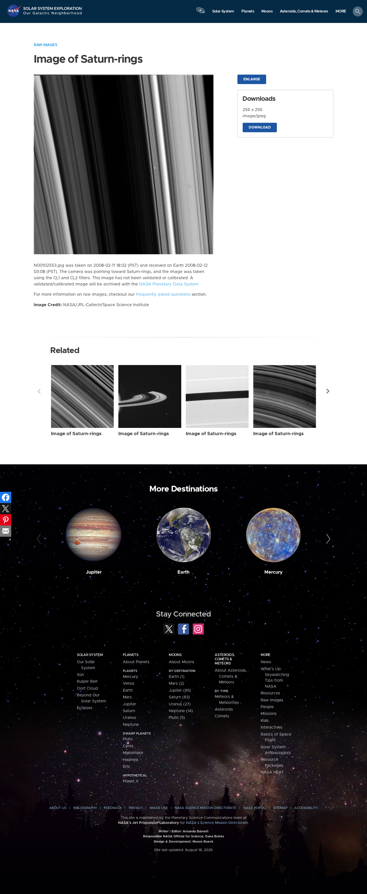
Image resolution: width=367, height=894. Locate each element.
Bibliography (85, 808)
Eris (126, 766)
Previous (39, 391)
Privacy (136, 808)
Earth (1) (176, 677)
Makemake (133, 753)
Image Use (159, 808)
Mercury (273, 572)
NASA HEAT (272, 772)
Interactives (271, 727)
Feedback (113, 808)
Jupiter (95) (180, 690)
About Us (57, 808)
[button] (341, 11)
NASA (14, 10)
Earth (183, 572)
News (266, 662)
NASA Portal (254, 808)
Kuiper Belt (87, 681)
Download (260, 127)
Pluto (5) (177, 718)
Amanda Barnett (195, 831)
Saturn (129, 711)
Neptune (131, 725)
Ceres (128, 746)
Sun (80, 675)
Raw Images (45, 45)
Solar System (90, 655)
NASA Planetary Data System (169, 284)
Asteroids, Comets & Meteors (225, 659)
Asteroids (224, 709)
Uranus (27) (180, 704)
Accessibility (306, 808)
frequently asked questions (163, 294)
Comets (222, 716)
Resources (270, 693)
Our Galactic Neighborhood (52, 14)
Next (328, 391)
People (267, 707)
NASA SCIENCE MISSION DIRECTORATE (205, 808)
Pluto (128, 739)
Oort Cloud (87, 688)
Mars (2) (176, 683)
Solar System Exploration (52, 7)
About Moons (181, 662)
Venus (128, 683)
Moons (175, 655)
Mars (127, 697)
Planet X (131, 781)
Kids (265, 721)
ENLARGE (251, 79)
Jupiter (94, 572)
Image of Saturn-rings (76, 433)
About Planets (136, 662)
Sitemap (280, 808)
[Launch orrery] (200, 12)
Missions (269, 714)
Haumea (130, 760)
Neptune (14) (181, 711)
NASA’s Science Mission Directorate (217, 823)
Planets (130, 655)
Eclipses (84, 708)
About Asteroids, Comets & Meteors (231, 676)
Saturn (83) (179, 697)
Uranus (129, 718)
